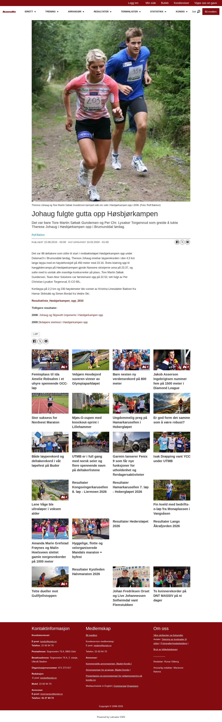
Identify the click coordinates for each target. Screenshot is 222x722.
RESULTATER (101, 11)
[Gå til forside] (9, 12)
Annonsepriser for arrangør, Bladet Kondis (107, 670)
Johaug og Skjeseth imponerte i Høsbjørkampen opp (71, 315)
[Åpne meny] (198, 11)
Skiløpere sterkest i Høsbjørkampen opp (63, 322)
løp (35, 334)
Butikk (165, 3)
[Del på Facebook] (177, 242)
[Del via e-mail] (187, 242)
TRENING (50, 11)
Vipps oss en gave (205, 3)
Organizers (132, 686)
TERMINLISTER (129, 11)
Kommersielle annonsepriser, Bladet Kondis (108, 663)
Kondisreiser (181, 3)
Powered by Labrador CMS (111, 717)
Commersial (120, 686)
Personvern (159, 655)
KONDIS (180, 11)
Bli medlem (211, 11)
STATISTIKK (156, 11)
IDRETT (29, 11)
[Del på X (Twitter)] (182, 242)
